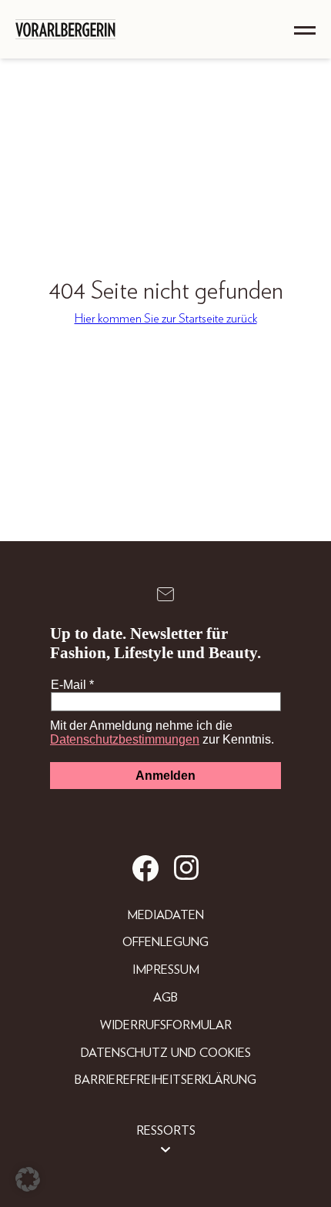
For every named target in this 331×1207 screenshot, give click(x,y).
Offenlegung (165, 942)
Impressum (165, 970)
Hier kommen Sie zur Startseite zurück (166, 319)
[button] (27, 1179)
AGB (165, 997)
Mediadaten (165, 915)
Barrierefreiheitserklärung (165, 1080)
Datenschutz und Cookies (166, 1053)
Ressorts (166, 1131)
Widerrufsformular (166, 1025)
